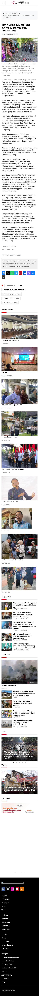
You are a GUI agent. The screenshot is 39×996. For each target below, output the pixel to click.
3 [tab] (19, 763)
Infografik (6, 798)
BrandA (4, 971)
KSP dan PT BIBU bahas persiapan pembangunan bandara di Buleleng (22, 615)
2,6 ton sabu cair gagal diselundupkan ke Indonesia (18, 864)
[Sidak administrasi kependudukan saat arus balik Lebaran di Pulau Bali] (20, 546)
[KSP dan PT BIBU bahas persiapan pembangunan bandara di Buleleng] (7, 615)
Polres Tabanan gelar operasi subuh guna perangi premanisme (18, 436)
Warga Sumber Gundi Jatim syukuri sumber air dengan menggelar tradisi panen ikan (18, 754)
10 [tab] (33, 796)
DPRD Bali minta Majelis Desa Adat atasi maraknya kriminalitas (18, 339)
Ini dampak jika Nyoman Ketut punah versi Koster (19, 371)
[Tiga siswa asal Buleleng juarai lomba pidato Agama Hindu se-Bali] (7, 606)
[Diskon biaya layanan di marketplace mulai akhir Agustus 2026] (7, 637)
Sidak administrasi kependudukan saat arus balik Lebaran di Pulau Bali (19, 559)
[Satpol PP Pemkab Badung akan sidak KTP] (19, 578)
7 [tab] (24, 796)
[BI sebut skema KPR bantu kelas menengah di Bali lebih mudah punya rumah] (7, 694)
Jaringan (5, 954)
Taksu (4, 938)
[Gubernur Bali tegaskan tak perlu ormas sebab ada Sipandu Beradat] (20, 456)
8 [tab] (27, 796)
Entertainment (7, 945)
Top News (6, 655)
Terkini (4, 896)
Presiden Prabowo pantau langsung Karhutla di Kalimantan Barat (23, 723)
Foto (3, 732)
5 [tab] (25, 763)
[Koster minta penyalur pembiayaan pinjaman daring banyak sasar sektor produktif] (7, 647)
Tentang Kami (7, 964)
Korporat (5, 978)
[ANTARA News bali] (21, 2)
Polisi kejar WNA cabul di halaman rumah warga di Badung (22, 703)
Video (4, 765)
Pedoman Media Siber (10, 968)
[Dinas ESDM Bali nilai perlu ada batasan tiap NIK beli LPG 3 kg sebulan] (20, 391)
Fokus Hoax (6, 929)
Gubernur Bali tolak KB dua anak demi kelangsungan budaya (17, 500)
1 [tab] (13, 763)
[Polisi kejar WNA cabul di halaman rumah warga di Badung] (7, 704)
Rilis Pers (5, 949)
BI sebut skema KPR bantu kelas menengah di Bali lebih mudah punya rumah (24, 694)
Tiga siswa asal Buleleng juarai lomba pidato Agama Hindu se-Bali (25, 605)
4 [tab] (23, 763)
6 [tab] (21, 796)
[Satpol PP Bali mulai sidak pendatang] (17, 518)
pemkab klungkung (10, 302)
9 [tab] (30, 796)
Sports (4, 934)
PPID (3, 982)
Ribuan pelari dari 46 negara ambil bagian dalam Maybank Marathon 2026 (24, 713)
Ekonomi (5, 919)
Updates (15, 13)
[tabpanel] (20, 749)
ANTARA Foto (7, 975)
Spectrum (5, 941)
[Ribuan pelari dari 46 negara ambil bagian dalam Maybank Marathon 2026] (7, 714)
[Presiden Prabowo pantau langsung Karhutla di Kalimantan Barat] (7, 723)
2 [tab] (17, 763)
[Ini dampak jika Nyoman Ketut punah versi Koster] (20, 359)
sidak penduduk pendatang (13, 290)
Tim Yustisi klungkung (11, 294)
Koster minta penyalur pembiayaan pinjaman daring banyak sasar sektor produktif (24, 646)
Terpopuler (6, 597)
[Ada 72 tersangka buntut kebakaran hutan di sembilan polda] (20, 672)
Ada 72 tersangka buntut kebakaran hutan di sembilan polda (19, 684)
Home (7, 13)
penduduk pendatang (14, 285)
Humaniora (6, 922)
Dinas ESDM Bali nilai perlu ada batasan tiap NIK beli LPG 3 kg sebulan (19, 404)
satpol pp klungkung (11, 298)
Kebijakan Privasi (8, 961)
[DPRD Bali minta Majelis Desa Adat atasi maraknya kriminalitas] (20, 327)
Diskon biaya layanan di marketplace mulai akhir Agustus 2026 (22, 636)
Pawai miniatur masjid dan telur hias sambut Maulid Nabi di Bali (20, 788)
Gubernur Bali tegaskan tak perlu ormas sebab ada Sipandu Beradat (18, 468)
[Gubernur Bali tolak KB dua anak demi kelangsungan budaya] (20, 488)
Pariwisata (5, 926)
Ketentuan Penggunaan (11, 957)
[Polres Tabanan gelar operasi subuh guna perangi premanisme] (20, 423)
